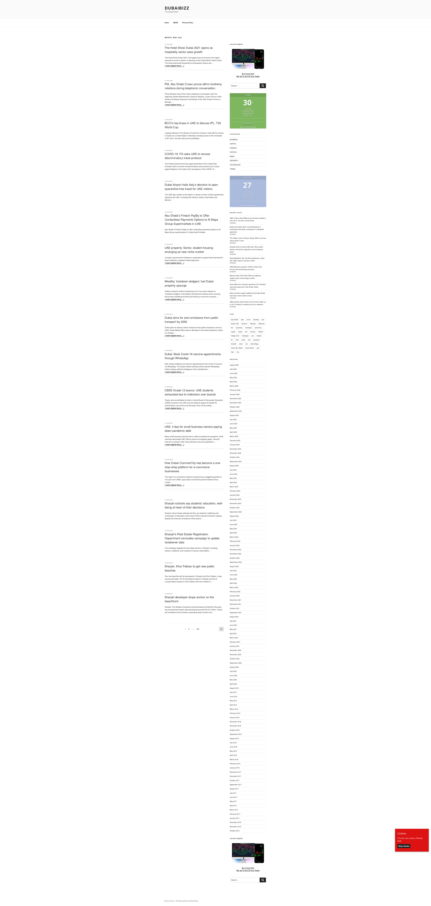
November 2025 (235, 402)
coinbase (248, 328)
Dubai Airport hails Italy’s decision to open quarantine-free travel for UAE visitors (191, 186)
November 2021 (235, 604)
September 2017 (236, 784)
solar (241, 344)
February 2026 (235, 390)
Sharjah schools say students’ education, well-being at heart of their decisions (194, 505)
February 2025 (235, 440)
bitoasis (253, 323)
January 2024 (235, 495)
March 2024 (234, 486)
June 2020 (233, 675)
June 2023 (233, 524)
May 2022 (233, 579)
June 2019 (233, 696)
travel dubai (249, 348)
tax (247, 344)
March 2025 (234, 436)
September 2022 (236, 562)
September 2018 (236, 734)
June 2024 (233, 474)
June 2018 (233, 747)
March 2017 (234, 810)
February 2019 (235, 713)
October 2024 (235, 457)
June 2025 (233, 423)
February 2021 (235, 642)
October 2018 (235, 730)
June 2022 (233, 575)
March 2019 (234, 709)
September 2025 (236, 411)
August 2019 (234, 688)
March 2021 (234, 638)
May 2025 (233, 428)
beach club (235, 323)
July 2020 (233, 671)
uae (258, 348)
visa (232, 352)
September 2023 (236, 512)
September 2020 (236, 663)
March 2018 (234, 759)
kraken (259, 336)
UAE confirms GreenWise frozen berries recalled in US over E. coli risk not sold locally (248, 219)
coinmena (258, 328)
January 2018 (235, 768)
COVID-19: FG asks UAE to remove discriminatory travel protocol (187, 156)
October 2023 (235, 507)
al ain (248, 319)
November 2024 (235, 453)
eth (246, 332)
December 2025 (235, 398)
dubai (240, 332)
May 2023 (233, 528)
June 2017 (233, 797)
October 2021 (235, 608)
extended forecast (248, 124)
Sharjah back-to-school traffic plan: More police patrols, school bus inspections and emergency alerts (246, 249)
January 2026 (235, 394)
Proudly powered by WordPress (187, 901)
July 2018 (233, 742)
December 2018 (235, 721)
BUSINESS (233, 139)
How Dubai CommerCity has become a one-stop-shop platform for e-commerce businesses (193, 467)
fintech (260, 332)
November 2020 (235, 654)
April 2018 (233, 755)
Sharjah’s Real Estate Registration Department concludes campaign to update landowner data (192, 538)
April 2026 (233, 381)
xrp (238, 352)
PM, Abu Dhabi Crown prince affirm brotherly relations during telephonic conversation (193, 86)
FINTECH (233, 152)
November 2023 (235, 503)
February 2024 (235, 491)
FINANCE (233, 148)
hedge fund (235, 336)
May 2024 (233, 478)
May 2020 (233, 679)
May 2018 (233, 751)
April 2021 (233, 633)
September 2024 (236, 461)
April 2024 (233, 482)
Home (167, 22)
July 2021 (233, 621)
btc (232, 328)
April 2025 (233, 432)
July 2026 (233, 369)
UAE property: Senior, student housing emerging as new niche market (189, 249)
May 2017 (233, 801)
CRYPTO (233, 144)
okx (249, 340)
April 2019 (233, 705)
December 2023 (235, 499)
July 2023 (233, 520)
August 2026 (234, 365)
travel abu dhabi (236, 348)
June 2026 (233, 373)
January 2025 (235, 444)
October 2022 (235, 558)
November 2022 (235, 554)
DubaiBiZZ (177, 8)
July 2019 (233, 692)
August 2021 (234, 617)
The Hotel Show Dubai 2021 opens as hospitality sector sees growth (189, 49)
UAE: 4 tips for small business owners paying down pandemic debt (193, 428)
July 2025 (233, 419)
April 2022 (233, 583)
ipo (253, 336)
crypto (233, 332)
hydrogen (245, 336)
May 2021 (233, 629)
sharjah (233, 344)
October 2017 (235, 780)
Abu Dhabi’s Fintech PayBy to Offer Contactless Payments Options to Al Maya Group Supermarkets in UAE (191, 219)
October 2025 (235, 407)
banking (256, 319)
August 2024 (234, 465)
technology (254, 344)
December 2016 (235, 822)
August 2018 (234, 738)
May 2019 (233, 700)
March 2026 (234, 386)
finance (252, 332)
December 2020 (235, 650)
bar (263, 319)
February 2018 (235, 763)
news (243, 340)
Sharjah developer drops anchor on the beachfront (189, 599)
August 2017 (234, 789)
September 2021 (236, 612)
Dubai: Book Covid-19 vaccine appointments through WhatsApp (193, 356)
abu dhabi (234, 319)
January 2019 (235, 717)
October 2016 (235, 831)
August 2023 (234, 516)
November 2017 (235, 776)
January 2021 (235, 646)
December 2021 (235, 600)
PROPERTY (234, 160)
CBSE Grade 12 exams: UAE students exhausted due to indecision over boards (190, 392)
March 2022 (234, 587)
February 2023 (235, 541)
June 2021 (233, 625)
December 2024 (235, 449)
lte (232, 340)
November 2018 (235, 726)
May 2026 (233, 377)
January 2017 (235, 818)
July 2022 (233, 570)
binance (244, 323)
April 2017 (233, 805)
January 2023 (235, 545)
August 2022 (234, 566)
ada (242, 319)
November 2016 (235, 826)
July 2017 (233, 793)
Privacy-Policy (187, 22)
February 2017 (235, 814)
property (256, 340)
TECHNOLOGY (235, 165)
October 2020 (235, 659)
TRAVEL (233, 169)
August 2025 (234, 415)
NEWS (175, 22)
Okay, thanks (403, 846)
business (239, 328)
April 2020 (233, 684)
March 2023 (234, 537)
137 (198, 629)
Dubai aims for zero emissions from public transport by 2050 (191, 319)
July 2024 (233, 470)
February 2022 (235, 591)
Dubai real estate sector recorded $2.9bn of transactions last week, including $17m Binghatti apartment (247, 229)
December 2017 (235, 772)
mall (237, 340)
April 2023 (233, 533)
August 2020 (234, 667)
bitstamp (261, 323)
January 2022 (235, 596)
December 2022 (235, 549)
